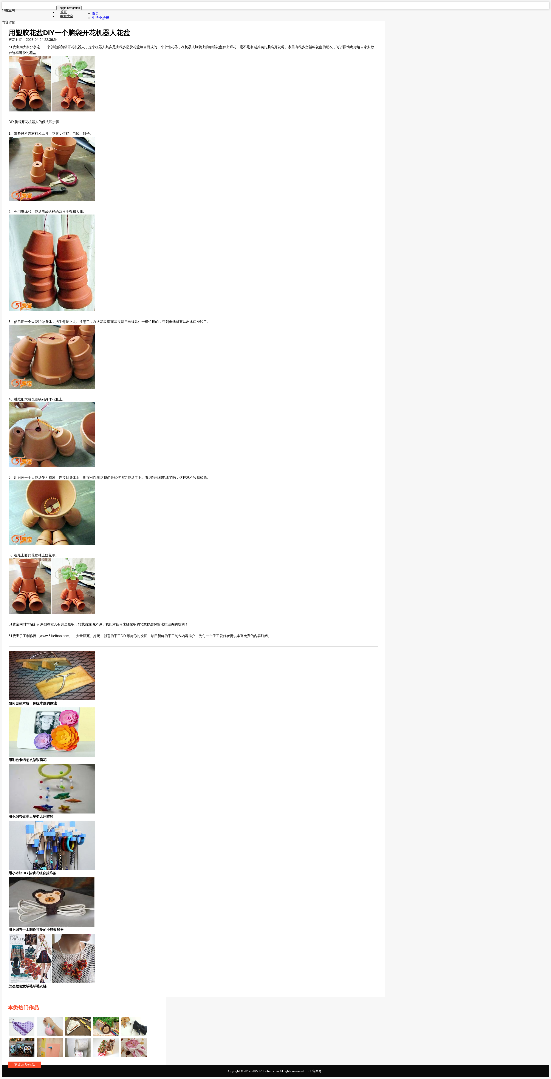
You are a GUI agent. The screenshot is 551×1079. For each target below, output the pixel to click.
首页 (95, 13)
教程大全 (66, 16)
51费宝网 (8, 10)
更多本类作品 (24, 1065)
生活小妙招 (100, 18)
